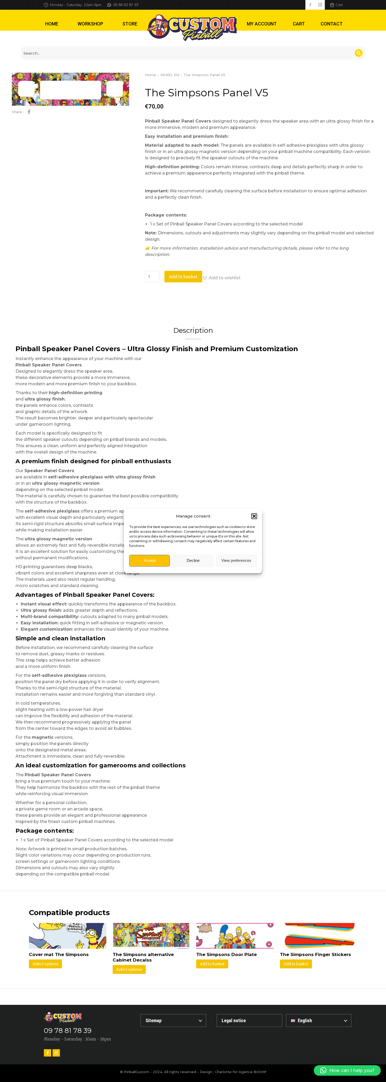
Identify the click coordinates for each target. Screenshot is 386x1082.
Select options (45, 964)
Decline (193, 560)
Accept (150, 560)
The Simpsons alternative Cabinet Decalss (143, 957)
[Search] (359, 53)
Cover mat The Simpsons (59, 954)
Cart (339, 4)
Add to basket (183, 276)
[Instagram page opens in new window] (320, 5)
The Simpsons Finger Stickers (315, 954)
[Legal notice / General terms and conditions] (249, 1020)
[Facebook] (47, 1053)
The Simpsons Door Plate (226, 954)
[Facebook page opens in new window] (310, 5)
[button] (254, 516)
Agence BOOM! (252, 1072)
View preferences (236, 560)
